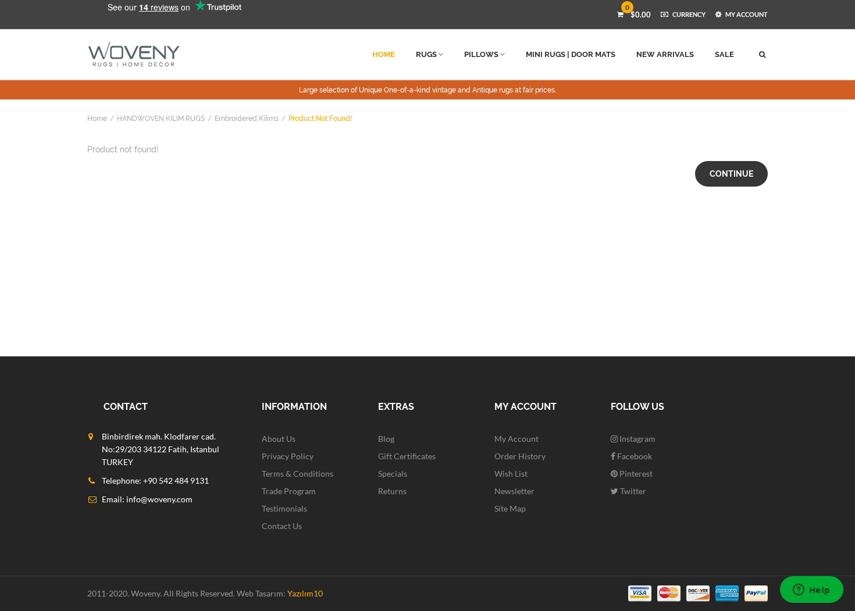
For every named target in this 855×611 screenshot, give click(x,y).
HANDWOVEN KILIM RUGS (161, 119)
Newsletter (514, 491)
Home (97, 119)
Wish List (511, 473)
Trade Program (289, 491)
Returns (392, 491)
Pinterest (635, 473)
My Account (516, 439)
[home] (134, 54)
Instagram (637, 439)
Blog (386, 439)
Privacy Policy (288, 456)
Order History (520, 456)
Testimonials (284, 508)
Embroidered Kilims (247, 119)
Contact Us (282, 526)
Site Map (510, 508)
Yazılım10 (305, 593)
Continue (731, 173)
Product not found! (320, 119)
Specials (392, 473)
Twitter (632, 491)
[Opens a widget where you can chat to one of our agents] (811, 590)
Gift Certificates (407, 456)
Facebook (633, 456)
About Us (278, 439)
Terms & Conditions (297, 473)
